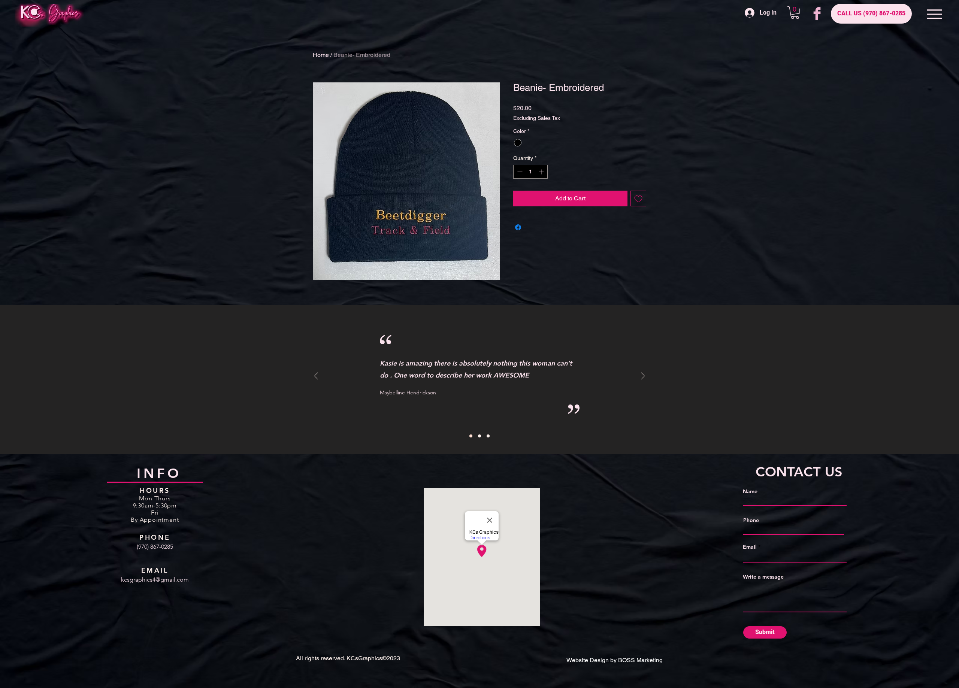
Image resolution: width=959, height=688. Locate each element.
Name (750, 491)
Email (750, 546)
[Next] (643, 376)
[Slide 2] (479, 435)
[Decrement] (519, 171)
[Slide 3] (488, 435)
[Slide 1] (470, 435)
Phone (751, 520)
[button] (794, 12)
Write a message (763, 576)
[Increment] (542, 171)
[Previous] (316, 376)
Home (321, 54)
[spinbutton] (530, 171)
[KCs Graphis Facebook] (817, 13)
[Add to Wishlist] (638, 198)
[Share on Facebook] (518, 227)
